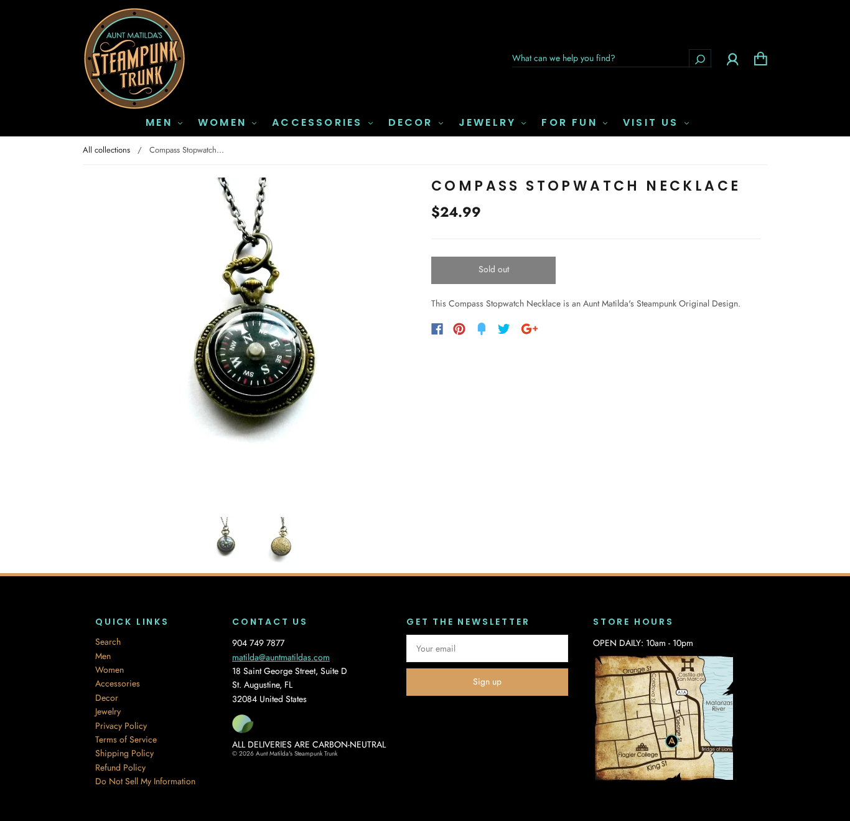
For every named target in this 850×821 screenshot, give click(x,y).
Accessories (319, 122)
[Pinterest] (459, 329)
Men (161, 122)
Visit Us (653, 122)
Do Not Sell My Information (145, 781)
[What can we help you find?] (611, 58)
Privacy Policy (121, 725)
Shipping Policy (124, 753)
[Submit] (700, 58)
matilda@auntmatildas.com (281, 657)
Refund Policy (120, 767)
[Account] (733, 58)
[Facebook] (437, 329)
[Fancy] (481, 329)
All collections (106, 150)
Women (224, 122)
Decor (412, 122)
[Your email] (487, 648)
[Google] (529, 329)
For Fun (571, 122)
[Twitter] (504, 329)
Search (108, 641)
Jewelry (490, 122)
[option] (254, 343)
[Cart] (760, 58)
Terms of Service (126, 739)
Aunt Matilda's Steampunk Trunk (296, 753)
